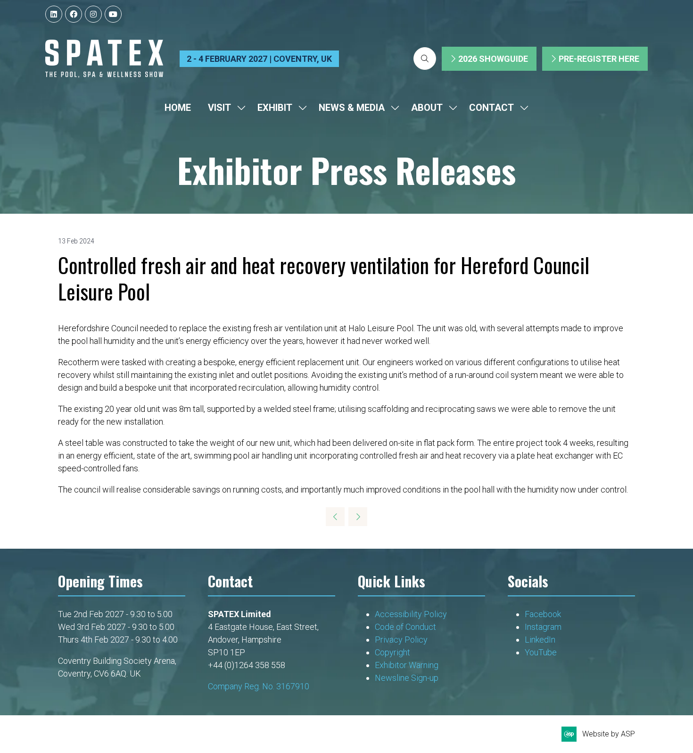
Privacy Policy (402, 639)
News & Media (352, 107)
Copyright (393, 652)
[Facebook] (73, 14)
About (427, 107)
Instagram (543, 627)
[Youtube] (113, 14)
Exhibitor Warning (406, 665)
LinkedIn (540, 639)
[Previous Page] (335, 516)
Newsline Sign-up (406, 678)
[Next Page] (357, 516)
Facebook (543, 614)
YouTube (541, 652)
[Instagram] (93, 14)
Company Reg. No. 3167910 (258, 686)
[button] (424, 58)
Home (178, 107)
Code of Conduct (405, 627)
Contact (491, 107)
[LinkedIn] (53, 14)
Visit (219, 107)
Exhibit (274, 107)
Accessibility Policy (411, 614)
